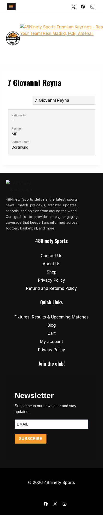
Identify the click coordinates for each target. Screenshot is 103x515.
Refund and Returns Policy (51, 288)
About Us (51, 263)
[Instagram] (92, 6)
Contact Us (51, 255)
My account (51, 341)
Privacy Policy (51, 280)
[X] (73, 6)
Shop (52, 272)
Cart (51, 333)
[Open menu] (11, 6)
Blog (51, 325)
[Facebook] (83, 6)
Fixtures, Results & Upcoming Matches (51, 317)
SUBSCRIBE (30, 439)
